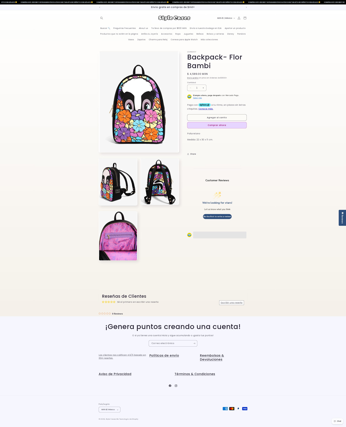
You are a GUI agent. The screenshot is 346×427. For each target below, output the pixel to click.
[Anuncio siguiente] (246, 7)
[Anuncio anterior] (100, 7)
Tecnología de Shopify (128, 419)
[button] (102, 18)
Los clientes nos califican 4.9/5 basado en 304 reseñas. (122, 356)
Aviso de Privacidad (115, 374)
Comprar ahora (217, 125)
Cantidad (191, 82)
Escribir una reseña (231, 302)
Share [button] (193, 154)
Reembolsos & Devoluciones (212, 357)
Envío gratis (193, 78)
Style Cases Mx (112, 419)
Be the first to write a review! (217, 216)
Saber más (197, 97)
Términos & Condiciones (195, 374)
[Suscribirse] (194, 343)
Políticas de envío (164, 355)
